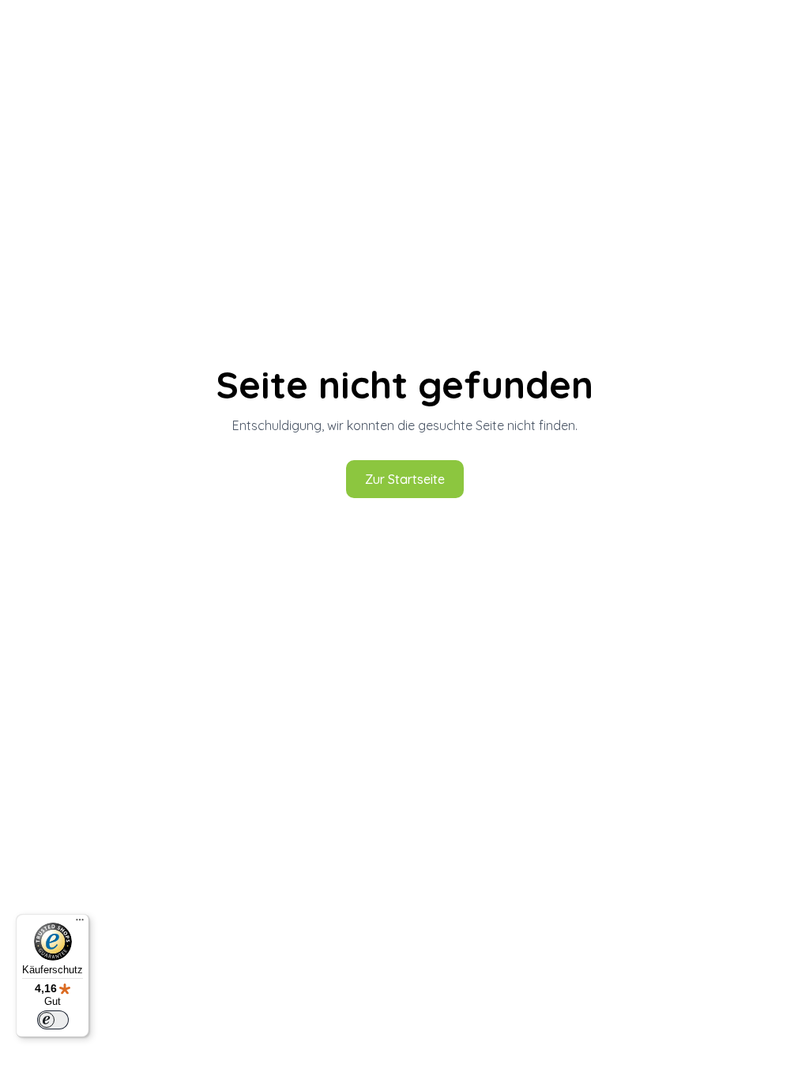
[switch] (53, 1019)
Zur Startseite (405, 479)
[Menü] (79, 923)
